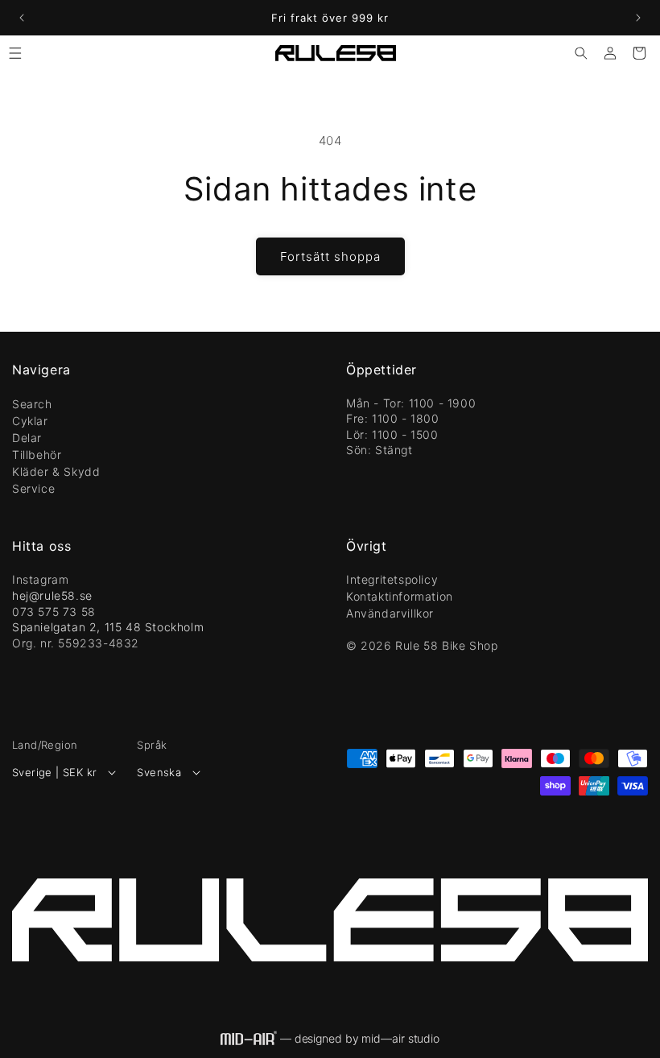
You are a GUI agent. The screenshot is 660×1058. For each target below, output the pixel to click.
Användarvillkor (390, 613)
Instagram (40, 579)
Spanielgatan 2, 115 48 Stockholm (108, 627)
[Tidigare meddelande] (21, 17)
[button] (15, 53)
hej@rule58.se (52, 595)
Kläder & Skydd (56, 471)
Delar (27, 437)
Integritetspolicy (392, 579)
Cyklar (30, 421)
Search (32, 404)
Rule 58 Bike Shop (446, 645)
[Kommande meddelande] (638, 17)
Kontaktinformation (399, 596)
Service (33, 488)
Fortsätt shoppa (330, 256)
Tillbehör (36, 454)
